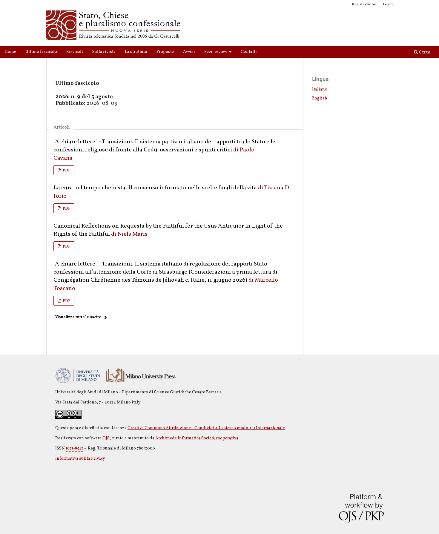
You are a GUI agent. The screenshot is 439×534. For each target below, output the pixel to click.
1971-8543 (74, 448)
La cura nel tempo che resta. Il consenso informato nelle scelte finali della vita (155, 188)
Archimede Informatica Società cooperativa (196, 438)
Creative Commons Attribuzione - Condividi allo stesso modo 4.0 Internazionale (206, 428)
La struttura (136, 52)
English (319, 98)
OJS (106, 438)
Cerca (424, 52)
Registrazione (364, 4)
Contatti (249, 52)
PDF (66, 170)
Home (10, 52)
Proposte (165, 52)
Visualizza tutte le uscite (78, 317)
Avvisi (189, 52)
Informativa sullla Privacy (80, 458)
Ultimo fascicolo (41, 52)
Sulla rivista (104, 52)
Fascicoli (74, 52)
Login (388, 4)
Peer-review (216, 52)
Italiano (319, 89)
